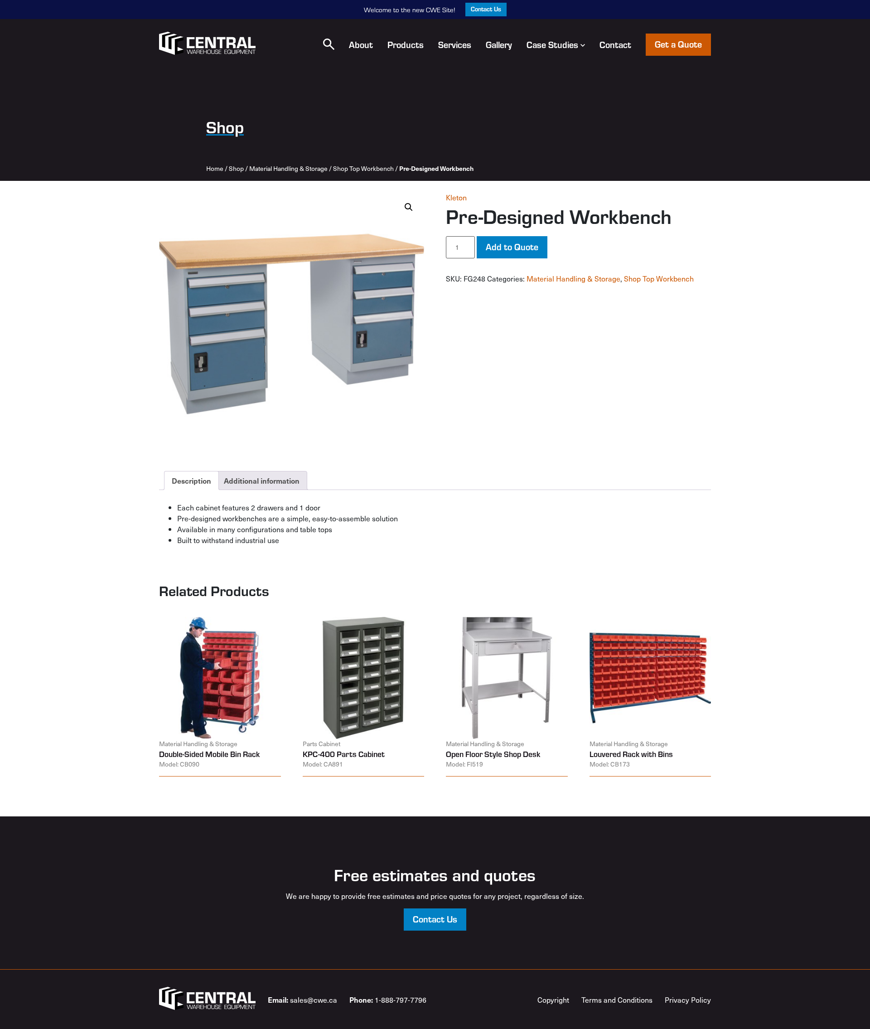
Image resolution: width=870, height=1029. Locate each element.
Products (405, 44)
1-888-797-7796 (387, 999)
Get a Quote (678, 44)
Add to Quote (512, 246)
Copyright (553, 999)
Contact (615, 44)
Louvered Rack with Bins (631, 753)
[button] (328, 44)
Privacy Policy (688, 999)
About (361, 44)
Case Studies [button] (552, 44)
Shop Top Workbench (363, 168)
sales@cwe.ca (302, 999)
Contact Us (486, 9)
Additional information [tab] (262, 480)
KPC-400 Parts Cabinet (344, 753)
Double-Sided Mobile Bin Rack (209, 753)
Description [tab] (191, 480)
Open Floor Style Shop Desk (493, 753)
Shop (236, 168)
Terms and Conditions (616, 999)
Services (454, 44)
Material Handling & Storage (288, 168)
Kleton (456, 197)
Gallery (499, 44)
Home (214, 168)
